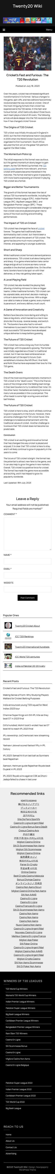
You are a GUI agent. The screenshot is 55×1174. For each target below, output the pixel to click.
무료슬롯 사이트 (28, 868)
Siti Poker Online (29, 943)
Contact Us (11, 1147)
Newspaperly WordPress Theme (33, 1168)
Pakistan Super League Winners (20, 1008)
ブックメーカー (29, 807)
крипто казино (29, 800)
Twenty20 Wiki (27, 6)
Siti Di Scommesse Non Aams (28, 845)
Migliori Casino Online (28, 841)
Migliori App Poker (28, 939)
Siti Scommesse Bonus (16, 1046)
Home (8, 1134)
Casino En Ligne (28, 898)
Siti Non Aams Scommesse (29, 962)
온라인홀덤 (29, 834)
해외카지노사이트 (28, 860)
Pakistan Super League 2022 (19, 1082)
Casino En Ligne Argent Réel (29, 823)
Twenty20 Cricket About (27, 625)
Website (8, 582)
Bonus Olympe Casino (28, 879)
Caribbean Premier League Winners (22, 1020)
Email (7, 568)
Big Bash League (13, 1108)
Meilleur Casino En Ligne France (29, 936)
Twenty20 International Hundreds (32, 646)
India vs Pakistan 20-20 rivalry (30, 666)
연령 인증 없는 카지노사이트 (28, 838)
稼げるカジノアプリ (28, 804)
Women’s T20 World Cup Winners (21, 995)
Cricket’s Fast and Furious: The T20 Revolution (26, 688)
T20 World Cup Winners (16, 988)
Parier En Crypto (28, 864)
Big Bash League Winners (17, 1014)
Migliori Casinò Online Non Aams (28, 890)
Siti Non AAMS (28, 894)
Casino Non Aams (28, 913)
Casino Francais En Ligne (28, 906)
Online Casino (28, 872)
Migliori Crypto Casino (28, 958)
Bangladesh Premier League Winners (23, 1027)
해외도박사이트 (29, 811)
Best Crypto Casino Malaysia (29, 875)
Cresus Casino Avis (29, 830)
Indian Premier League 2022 (19, 1089)
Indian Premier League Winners (20, 1001)
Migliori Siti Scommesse (28, 849)
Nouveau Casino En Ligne (28, 932)
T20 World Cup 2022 (15, 1101)
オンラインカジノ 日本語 (29, 883)
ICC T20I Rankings (24, 636)
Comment (10, 514)
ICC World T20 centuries (27, 656)
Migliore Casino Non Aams (18, 1058)
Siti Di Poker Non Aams (29, 966)
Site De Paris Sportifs (28, 819)
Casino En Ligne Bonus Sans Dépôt (28, 826)
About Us (10, 1140)
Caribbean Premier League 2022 (21, 1095)
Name (7, 554)
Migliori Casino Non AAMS (28, 951)
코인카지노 (29, 815)
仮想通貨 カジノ (28, 856)
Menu (49, 29)
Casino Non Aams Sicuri (29, 887)
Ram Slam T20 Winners (16, 1033)
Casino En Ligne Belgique (17, 1065)
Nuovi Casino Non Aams (28, 924)
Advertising (11, 1153)
